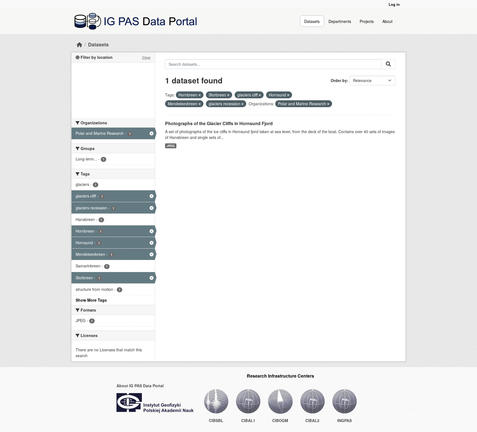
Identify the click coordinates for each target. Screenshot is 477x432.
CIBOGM (280, 420)
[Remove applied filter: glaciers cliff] (260, 95)
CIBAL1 (248, 420)
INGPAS (344, 420)
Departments (339, 21)
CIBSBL (216, 420)
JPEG (170, 146)
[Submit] (388, 64)
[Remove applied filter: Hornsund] (288, 95)
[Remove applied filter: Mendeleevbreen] (199, 104)
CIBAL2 (312, 420)
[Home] (79, 44)
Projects (367, 21)
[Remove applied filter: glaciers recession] (242, 104)
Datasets (312, 21)
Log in (394, 4)
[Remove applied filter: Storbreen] (228, 95)
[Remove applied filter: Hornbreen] (199, 95)
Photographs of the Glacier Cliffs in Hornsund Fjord (219, 123)
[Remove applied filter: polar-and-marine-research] (328, 104)
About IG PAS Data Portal (140, 385)
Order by (339, 80)
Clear (146, 57)
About (387, 21)
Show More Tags (91, 300)
